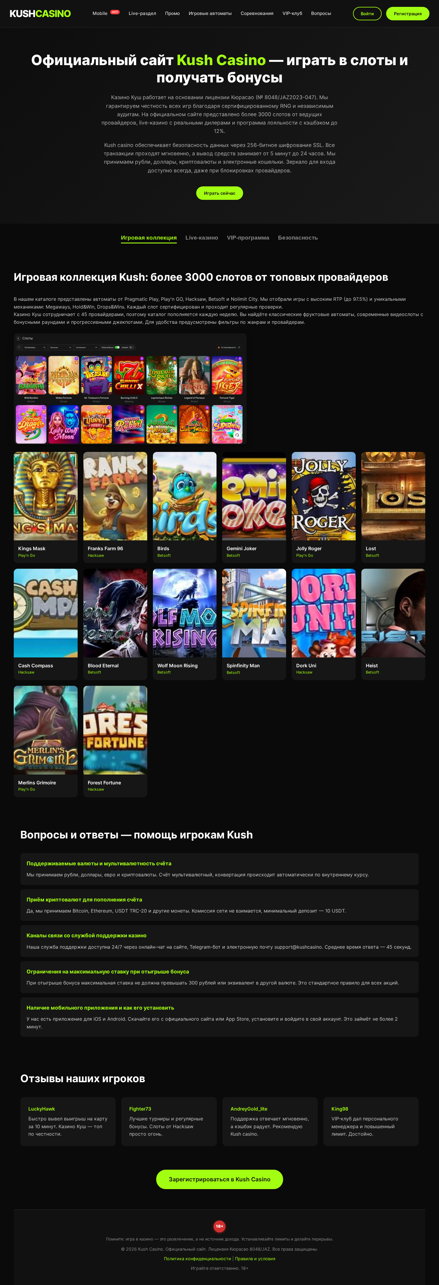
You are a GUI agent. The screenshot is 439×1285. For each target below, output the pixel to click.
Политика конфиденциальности (197, 1258)
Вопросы (321, 13)
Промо (172, 13)
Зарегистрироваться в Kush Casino (220, 1179)
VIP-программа (248, 237)
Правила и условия (255, 1258)
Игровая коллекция (149, 237)
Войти (367, 13)
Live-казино (201, 237)
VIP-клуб (292, 13)
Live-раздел (142, 13)
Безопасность (298, 237)
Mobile (105, 13)
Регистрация (408, 13)
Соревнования (257, 13)
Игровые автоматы (210, 13)
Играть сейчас (219, 193)
